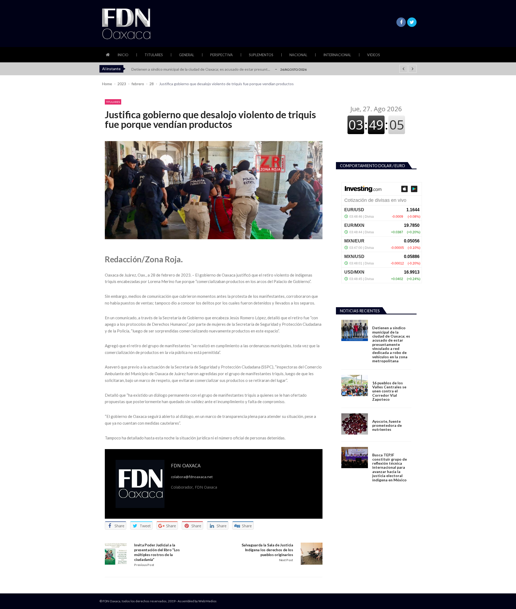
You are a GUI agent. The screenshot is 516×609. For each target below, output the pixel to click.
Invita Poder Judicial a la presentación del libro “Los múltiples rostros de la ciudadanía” (157, 552)
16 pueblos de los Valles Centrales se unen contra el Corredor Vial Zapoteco (389, 391)
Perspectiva (221, 55)
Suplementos (261, 55)
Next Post (286, 560)
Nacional (298, 55)
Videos (373, 55)
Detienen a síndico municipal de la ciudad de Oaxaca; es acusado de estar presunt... (200, 69)
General (186, 55)
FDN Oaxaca (185, 465)
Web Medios (207, 601)
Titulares (154, 55)
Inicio (122, 55)
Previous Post (144, 565)
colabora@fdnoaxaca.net (192, 477)
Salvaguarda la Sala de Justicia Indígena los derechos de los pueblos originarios (267, 550)
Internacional (337, 55)
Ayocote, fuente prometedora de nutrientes (387, 425)
